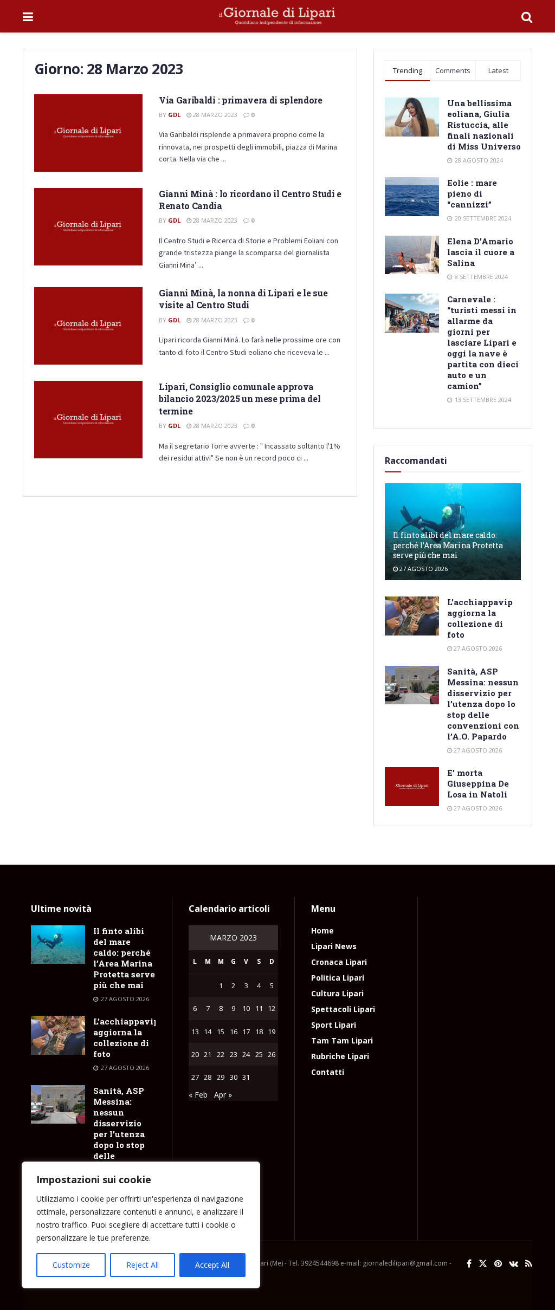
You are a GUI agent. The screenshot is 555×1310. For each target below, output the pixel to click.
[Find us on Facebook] (469, 1263)
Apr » (223, 1094)
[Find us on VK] (513, 1263)
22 (220, 1054)
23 (233, 1054)
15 (220, 1031)
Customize (71, 1265)
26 (271, 1054)
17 (246, 1031)
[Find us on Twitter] (483, 1263)
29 (220, 1077)
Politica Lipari (337, 977)
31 (246, 1077)
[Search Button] (526, 16)
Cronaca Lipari (339, 962)
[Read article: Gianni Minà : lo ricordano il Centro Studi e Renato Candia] (88, 226)
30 (233, 1077)
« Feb (198, 1094)
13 (195, 1031)
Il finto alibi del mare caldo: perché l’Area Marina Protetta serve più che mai (448, 545)
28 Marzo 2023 (214, 115)
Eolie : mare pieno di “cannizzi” (472, 193)
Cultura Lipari (337, 993)
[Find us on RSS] (528, 1263)
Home (322, 930)
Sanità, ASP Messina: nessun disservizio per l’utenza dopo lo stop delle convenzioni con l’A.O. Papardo (483, 704)
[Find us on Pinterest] (498, 1263)
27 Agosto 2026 (423, 569)
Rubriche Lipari (340, 1056)
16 (233, 1031)
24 (246, 1054)
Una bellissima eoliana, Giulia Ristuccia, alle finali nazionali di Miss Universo (484, 125)
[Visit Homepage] (277, 16)
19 (271, 1031)
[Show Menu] (28, 16)
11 (259, 1008)
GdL (174, 115)
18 (259, 1031)
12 (271, 1008)
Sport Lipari (333, 1025)
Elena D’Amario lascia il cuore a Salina (480, 252)
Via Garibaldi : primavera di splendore (240, 100)
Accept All (212, 1265)
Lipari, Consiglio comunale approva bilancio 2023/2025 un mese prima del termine (239, 399)
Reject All (142, 1265)
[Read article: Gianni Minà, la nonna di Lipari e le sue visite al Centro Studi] (88, 326)
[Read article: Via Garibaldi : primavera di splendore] (88, 133)
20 (195, 1054)
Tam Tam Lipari (342, 1040)
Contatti (327, 1072)
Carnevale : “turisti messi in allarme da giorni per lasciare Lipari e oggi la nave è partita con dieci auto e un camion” (483, 342)
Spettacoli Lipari (343, 1009)
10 (246, 1008)
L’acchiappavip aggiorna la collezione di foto (480, 618)
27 (195, 1077)
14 (207, 1031)
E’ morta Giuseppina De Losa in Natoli (478, 783)
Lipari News (334, 946)
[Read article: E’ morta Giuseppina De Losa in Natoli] (412, 786)
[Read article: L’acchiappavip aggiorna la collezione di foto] (412, 615)
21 (207, 1054)
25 (259, 1054)
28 (207, 1077)
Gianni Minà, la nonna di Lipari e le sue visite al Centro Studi (243, 298)
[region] (141, 1225)
